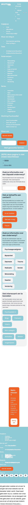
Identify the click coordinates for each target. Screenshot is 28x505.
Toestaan (3, 503)
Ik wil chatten (9, 213)
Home (6, 160)
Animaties (8, 336)
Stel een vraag (10, 219)
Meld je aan (14, 421)
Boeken (20, 336)
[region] (14, 367)
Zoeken (3, 139)
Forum (7, 225)
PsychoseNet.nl (10, 312)
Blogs (7, 318)
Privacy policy (16, 503)
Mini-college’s (10, 330)
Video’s (7, 324)
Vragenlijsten (9, 343)
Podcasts (17, 318)
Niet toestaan (9, 503)
